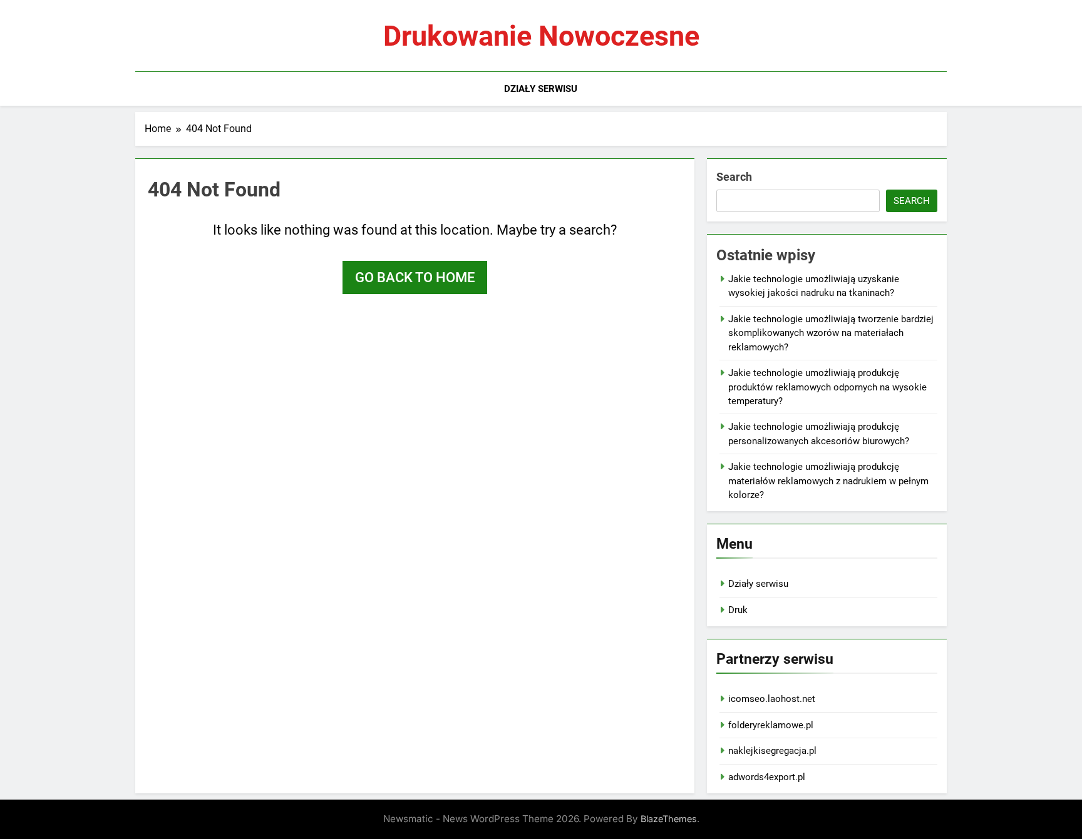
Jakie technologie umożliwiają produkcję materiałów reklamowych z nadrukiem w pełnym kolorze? (828, 481)
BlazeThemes (669, 818)
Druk (738, 610)
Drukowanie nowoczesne (541, 36)
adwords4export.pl (766, 777)
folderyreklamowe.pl (770, 725)
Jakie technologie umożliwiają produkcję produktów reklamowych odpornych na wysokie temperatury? (827, 387)
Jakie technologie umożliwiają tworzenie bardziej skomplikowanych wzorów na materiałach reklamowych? (831, 333)
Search (734, 176)
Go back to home (415, 277)
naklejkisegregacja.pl (772, 750)
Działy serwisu (540, 88)
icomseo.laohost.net (771, 698)
